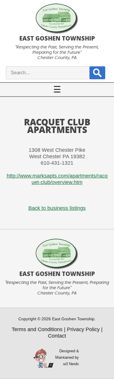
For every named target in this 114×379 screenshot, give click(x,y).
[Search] (97, 72)
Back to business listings (57, 208)
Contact (57, 336)
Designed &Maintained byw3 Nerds (67, 357)
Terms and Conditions (37, 329)
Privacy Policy (83, 329)
